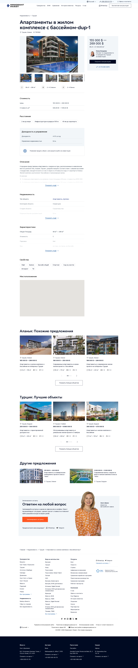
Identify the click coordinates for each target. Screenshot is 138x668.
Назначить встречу (102, 563)
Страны (73, 567)
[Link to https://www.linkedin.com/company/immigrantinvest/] (70, 619)
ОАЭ (46, 578)
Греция (47, 565)
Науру (22, 591)
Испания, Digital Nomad (52, 586)
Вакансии (74, 612)
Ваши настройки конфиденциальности (83, 627)
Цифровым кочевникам (78, 570)
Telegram (109, 560)
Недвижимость (25, 15)
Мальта (22, 583)
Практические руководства (80, 578)
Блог (72, 562)
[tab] (68, 375)
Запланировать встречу (35, 519)
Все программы (25, 594)
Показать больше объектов (69, 383)
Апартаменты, (58, 199)
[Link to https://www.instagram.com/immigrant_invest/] (67, 619)
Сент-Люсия (24, 581)
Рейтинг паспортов (77, 583)
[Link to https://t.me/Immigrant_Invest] (64, 619)
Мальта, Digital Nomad (52, 601)
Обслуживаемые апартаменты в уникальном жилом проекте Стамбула (66, 431)
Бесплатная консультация (120, 5)
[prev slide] (61, 376)
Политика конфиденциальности (66, 625)
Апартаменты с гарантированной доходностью (31, 431)
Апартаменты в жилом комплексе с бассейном (98, 431)
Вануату (22, 562)
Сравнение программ (77, 581)
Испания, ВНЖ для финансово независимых (55, 590)
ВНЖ (48, 5)
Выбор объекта (25, 601)
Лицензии (74, 601)
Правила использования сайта (44, 625)
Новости (73, 565)
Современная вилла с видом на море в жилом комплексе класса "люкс (105, 474)
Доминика (23, 575)
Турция (34, 15)
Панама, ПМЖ (49, 611)
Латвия (47, 575)
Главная (22, 550)
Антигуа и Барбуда (26, 570)
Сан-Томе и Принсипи (27, 564)
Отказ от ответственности (104, 625)
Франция (48, 593)
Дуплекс (66, 199)
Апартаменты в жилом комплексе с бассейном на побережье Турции (32, 365)
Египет (22, 589)
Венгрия (47, 562)
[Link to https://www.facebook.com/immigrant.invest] (62, 619)
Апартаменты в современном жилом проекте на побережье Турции (99, 365)
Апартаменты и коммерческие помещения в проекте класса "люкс (54, 474)
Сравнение (55, 5)
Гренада (22, 573)
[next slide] (76, 376)
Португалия (49, 570)
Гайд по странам (25, 604)
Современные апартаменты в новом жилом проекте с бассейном (66, 365)
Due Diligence (75, 596)
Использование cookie (86, 625)
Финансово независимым (79, 573)
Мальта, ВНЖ (49, 596)
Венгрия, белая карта (52, 581)
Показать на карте (26, 656)
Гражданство (41, 5)
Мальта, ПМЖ (49, 599)
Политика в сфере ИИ (59, 627)
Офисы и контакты (77, 593)
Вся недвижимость (26, 607)
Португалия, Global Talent (53, 573)
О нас (84, 5)
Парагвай (23, 586)
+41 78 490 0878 (103, 67)
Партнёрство (75, 607)
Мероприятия (75, 609)
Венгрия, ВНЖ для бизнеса (53, 583)
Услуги (73, 604)
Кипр (46, 567)
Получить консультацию (103, 61)
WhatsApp (104, 5)
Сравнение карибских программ (81, 575)
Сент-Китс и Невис (26, 578)
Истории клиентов (67, 5)
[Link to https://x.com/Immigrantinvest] (73, 619)
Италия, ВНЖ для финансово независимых (54, 607)
